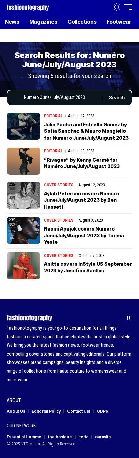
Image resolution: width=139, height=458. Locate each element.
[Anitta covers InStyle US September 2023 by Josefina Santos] (23, 265)
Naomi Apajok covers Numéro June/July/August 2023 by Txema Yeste (84, 235)
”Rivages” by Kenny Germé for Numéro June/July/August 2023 (82, 163)
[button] (102, 7)
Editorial (53, 116)
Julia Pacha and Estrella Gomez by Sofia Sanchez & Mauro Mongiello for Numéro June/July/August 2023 (86, 131)
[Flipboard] (118, 318)
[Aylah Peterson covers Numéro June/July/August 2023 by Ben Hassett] (23, 195)
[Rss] (128, 318)
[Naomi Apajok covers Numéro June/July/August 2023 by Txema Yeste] (23, 230)
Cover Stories (58, 185)
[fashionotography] (28, 6)
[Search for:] (60, 97)
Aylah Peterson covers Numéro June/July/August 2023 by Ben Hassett (81, 200)
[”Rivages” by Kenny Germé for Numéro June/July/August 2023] (23, 161)
